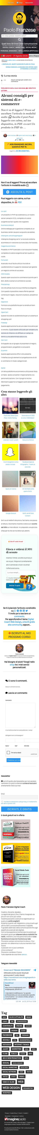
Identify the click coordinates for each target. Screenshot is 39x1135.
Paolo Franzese (11, 135)
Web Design (22, 88)
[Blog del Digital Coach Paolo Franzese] (19, 24)
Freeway (4, 323)
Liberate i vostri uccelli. (10, 440)
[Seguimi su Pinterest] (27, 151)
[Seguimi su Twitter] (26, 151)
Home (6, 60)
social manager (18, 1063)
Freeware (25, 1035)
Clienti (20, 1113)
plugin (5, 1054)
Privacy (7, 1113)
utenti (13, 1076)
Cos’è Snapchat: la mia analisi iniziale (10, 463)
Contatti (25, 1113)
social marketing (10, 1067)
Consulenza (15, 1116)
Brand (28, 1017)
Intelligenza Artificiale (28, 51)
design (14, 1030)
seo (30, 1053)
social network (9, 1072)
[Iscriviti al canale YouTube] (20, 151)
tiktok (29, 1072)
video (21, 1076)
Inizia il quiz (14, 585)
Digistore (4, 302)
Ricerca (22, 1054)
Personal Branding (9, 51)
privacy (26, 578)
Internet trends (22, 1044)
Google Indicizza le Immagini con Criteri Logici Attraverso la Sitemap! (21, 68)
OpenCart (4, 312)
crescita (5, 1030)
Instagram (7, 1045)
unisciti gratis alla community (21, 623)
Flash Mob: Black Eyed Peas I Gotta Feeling (11, 417)
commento (19, 616)
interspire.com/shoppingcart (11, 236)
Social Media (31, 47)
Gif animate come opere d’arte (28, 490)
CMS (12, 1021)
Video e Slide (8, 1082)
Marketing (19, 47)
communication (22, 1021)
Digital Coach (8, 47)
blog (4, 1017)
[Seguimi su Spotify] (24, 151)
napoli (34, 1049)
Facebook (7, 1035)
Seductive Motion (28, 440)
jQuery (5, 1049)
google (6, 1040)
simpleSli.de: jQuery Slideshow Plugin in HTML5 (18, 64)
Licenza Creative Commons (11, 1130)
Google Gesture (11, 513)
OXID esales (5, 274)
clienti (5, 1021)
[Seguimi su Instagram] (18, 151)
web (20, 1081)
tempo (21, 1072)
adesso (24, 954)
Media (26, 1049)
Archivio (22, 1116)
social (6, 1063)
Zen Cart (4, 340)
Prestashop (5, 284)
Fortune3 (4, 260)
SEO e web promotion (12, 1058)
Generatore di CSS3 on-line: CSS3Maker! (28, 417)
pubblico (14, 1054)
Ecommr (4, 351)
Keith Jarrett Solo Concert (28, 514)
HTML (14, 1040)
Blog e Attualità (16, 1017)
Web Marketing (28, 1088)
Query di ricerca (11, 489)
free (17, 1035)
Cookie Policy (13, 1113)
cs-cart (3, 211)
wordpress (7, 1093)
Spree (3, 368)
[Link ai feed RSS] (28, 151)
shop (12, 664)
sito (26, 1058)
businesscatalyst (7, 225)
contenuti (8, 1026)
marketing (16, 1049)
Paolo (20, 30)
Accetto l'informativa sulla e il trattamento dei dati (18, 579)
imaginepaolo (25, 1040)
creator (28, 1026)
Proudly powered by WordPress (12, 1128)
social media (24, 1067)
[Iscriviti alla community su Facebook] (17, 151)
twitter (5, 1076)
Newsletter (7, 1116)
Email (3, 794)
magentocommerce (8, 246)
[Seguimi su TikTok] (21, 151)
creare (19, 1026)
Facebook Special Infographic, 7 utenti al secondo (27, 464)
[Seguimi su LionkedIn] (23, 151)
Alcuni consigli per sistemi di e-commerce (21, 80)
